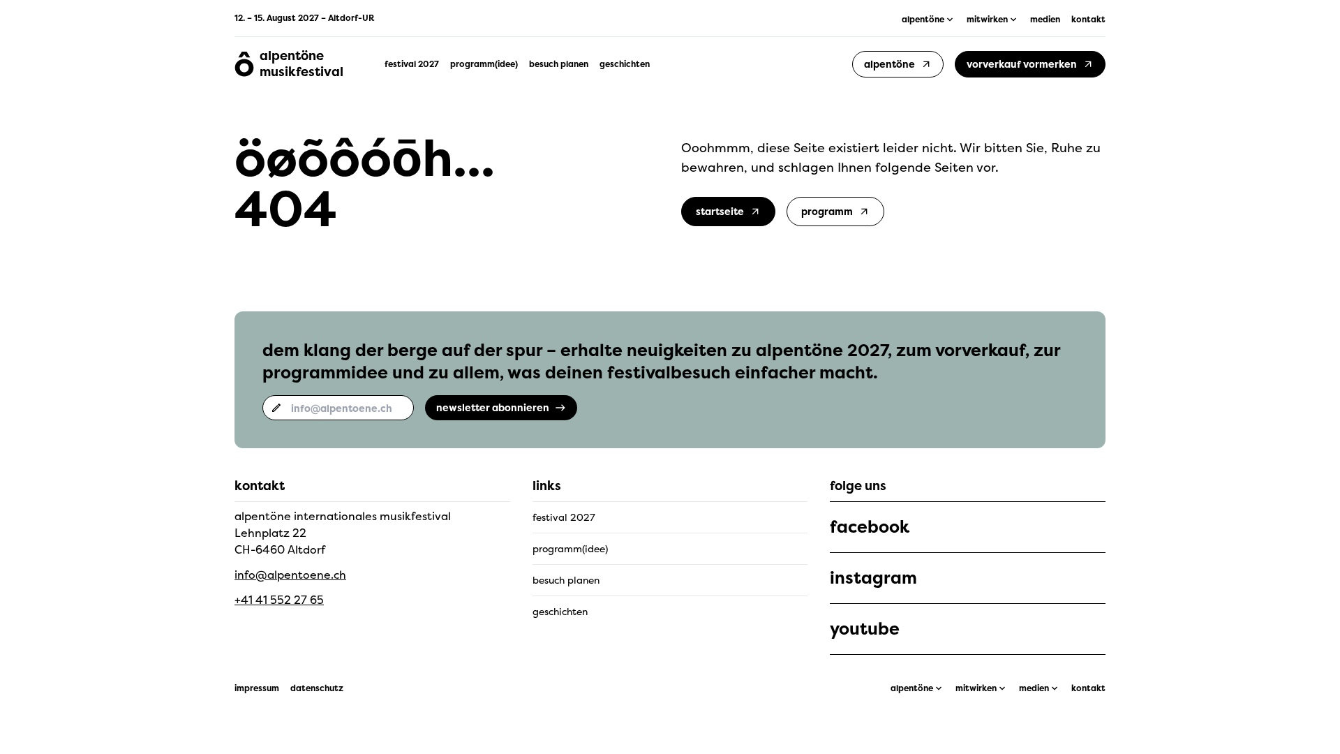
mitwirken (976, 688)
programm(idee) (484, 64)
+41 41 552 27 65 (279, 599)
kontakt (1088, 19)
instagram (873, 578)
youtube (865, 629)
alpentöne (912, 688)
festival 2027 (412, 64)
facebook (869, 527)
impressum (256, 688)
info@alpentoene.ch (290, 574)
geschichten (625, 64)
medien (1045, 19)
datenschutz (316, 688)
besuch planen (558, 64)
